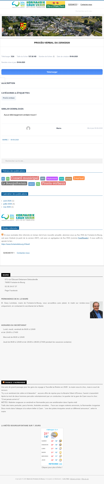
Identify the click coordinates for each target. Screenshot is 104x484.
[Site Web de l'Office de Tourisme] (34, 2)
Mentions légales (75, 479)
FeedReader (83, 238)
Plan (38, 184)
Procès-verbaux (9, 98)
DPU (42, 178)
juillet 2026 (7, 204)
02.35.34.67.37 (11, 286)
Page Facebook (11, 290)
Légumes (31, 184)
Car (8, 179)
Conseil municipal (24, 178)
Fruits (61, 179)
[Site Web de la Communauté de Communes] (18, 2)
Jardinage (68, 179)
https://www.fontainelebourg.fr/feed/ (15, 244)
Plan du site (85, 479)
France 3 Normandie (15, 382)
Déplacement (52, 178)
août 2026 (7, 201)
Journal (79, 178)
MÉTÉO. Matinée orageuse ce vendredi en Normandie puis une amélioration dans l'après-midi (39, 402)
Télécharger (52, 72)
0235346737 (72, 4)
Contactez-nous (86, 4)
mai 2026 (7, 207)
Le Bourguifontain (14, 183)
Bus (3, 179)
